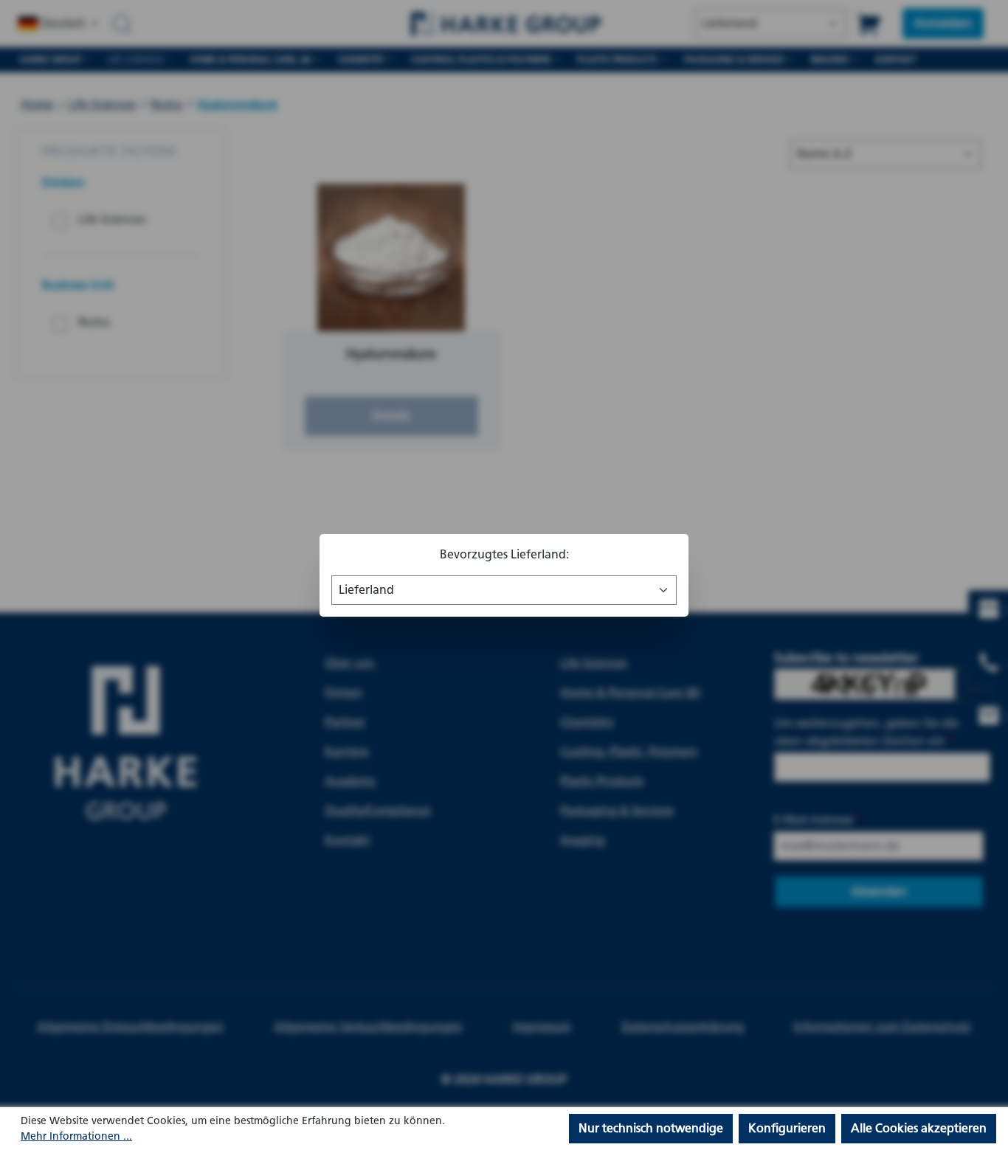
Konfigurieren (787, 1128)
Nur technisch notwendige (651, 1128)
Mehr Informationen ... (76, 1136)
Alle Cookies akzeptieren (919, 1128)
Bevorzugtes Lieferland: (504, 554)
